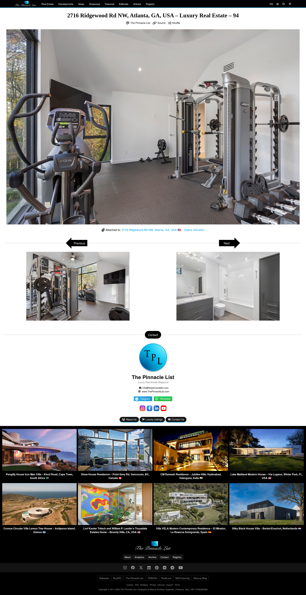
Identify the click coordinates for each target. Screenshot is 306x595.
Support (169, 584)
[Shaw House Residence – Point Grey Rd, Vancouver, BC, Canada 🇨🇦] (115, 469)
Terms (177, 584)
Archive (152, 557)
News (81, 4)
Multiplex (144, 584)
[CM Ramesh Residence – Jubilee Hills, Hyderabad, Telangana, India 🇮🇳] (191, 469)
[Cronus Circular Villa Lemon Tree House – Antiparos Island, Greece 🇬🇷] (39, 524)
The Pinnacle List (140, 23)
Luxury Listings (154, 419)
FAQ (137, 584)
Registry (150, 4)
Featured (109, 4)
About (127, 557)
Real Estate (47, 4)
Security (161, 584)
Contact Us (177, 419)
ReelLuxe (166, 578)
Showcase (94, 4)
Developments (65, 4)
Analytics (139, 557)
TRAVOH (152, 578)
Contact (164, 557)
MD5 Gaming (182, 578)
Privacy (153, 584)
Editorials (123, 4)
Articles (137, 4)
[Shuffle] (277, 4)
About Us (131, 419)
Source (161, 23)
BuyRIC (117, 578)
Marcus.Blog (200, 578)
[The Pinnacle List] (153, 546)
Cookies (129, 584)
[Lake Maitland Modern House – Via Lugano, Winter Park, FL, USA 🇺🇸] (266, 469)
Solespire (104, 578)
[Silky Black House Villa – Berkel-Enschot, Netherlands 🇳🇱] (266, 524)
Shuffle (176, 23)
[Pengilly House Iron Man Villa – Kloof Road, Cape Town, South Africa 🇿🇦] (39, 469)
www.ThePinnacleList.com (155, 391)
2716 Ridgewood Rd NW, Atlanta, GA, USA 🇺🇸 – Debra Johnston (163, 230)
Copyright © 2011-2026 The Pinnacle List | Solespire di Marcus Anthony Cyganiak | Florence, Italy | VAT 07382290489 (153, 589)
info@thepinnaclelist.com (156, 387)
